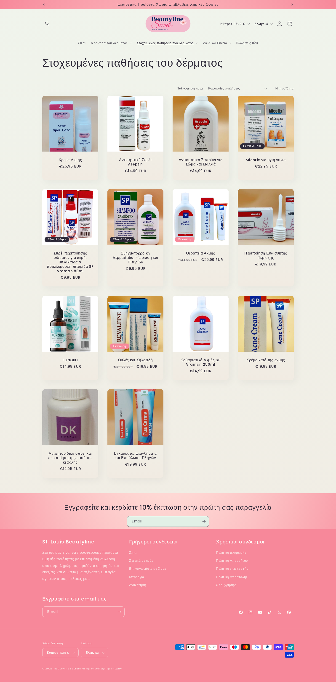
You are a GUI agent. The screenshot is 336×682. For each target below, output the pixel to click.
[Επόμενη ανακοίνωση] (292, 4)
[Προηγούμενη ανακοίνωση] (44, 4)
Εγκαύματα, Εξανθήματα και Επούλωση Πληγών (135, 455)
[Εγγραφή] (204, 521)
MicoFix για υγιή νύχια (266, 160)
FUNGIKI (70, 360)
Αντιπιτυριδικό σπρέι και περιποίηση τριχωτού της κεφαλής (70, 457)
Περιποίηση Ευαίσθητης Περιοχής (265, 255)
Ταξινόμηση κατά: (190, 88)
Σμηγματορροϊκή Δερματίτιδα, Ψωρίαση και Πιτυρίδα (135, 257)
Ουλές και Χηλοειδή (135, 360)
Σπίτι (133, 552)
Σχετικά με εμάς (141, 560)
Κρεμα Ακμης (70, 160)
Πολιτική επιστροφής (232, 569)
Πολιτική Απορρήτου (232, 560)
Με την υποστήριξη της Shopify (102, 669)
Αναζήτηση (137, 584)
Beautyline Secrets (67, 669)
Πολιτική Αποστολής (232, 576)
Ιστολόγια (136, 576)
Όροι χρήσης (226, 584)
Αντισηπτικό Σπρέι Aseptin (135, 162)
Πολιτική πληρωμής (231, 552)
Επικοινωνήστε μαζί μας (147, 569)
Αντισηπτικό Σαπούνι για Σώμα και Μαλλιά (201, 162)
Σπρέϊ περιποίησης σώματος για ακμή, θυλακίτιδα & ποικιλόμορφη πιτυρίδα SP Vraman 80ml (70, 262)
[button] (47, 24)
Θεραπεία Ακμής (200, 253)
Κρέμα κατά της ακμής (265, 360)
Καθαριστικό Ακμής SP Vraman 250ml (200, 362)
